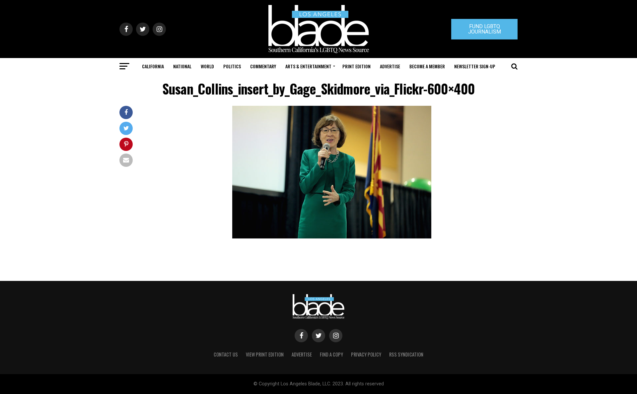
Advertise (390, 66)
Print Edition (356, 66)
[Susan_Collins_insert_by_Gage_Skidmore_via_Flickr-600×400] (331, 236)
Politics (232, 66)
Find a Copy (331, 354)
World (207, 66)
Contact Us (226, 354)
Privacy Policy (366, 354)
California (153, 66)
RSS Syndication (406, 354)
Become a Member (427, 66)
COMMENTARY (263, 66)
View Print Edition (265, 354)
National (182, 66)
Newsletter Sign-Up (474, 66)
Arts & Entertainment (308, 66)
